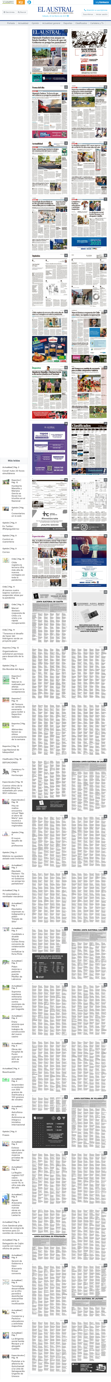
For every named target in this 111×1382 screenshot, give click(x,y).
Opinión (35, 23)
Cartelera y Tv (97, 23)
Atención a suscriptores (96, 10)
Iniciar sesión (101, 14)
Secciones (10, 12)
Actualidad (23, 23)
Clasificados (81, 23)
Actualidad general (51, 23)
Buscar (23, 12)
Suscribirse (88, 14)
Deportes (67, 23)
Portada (11, 23)
